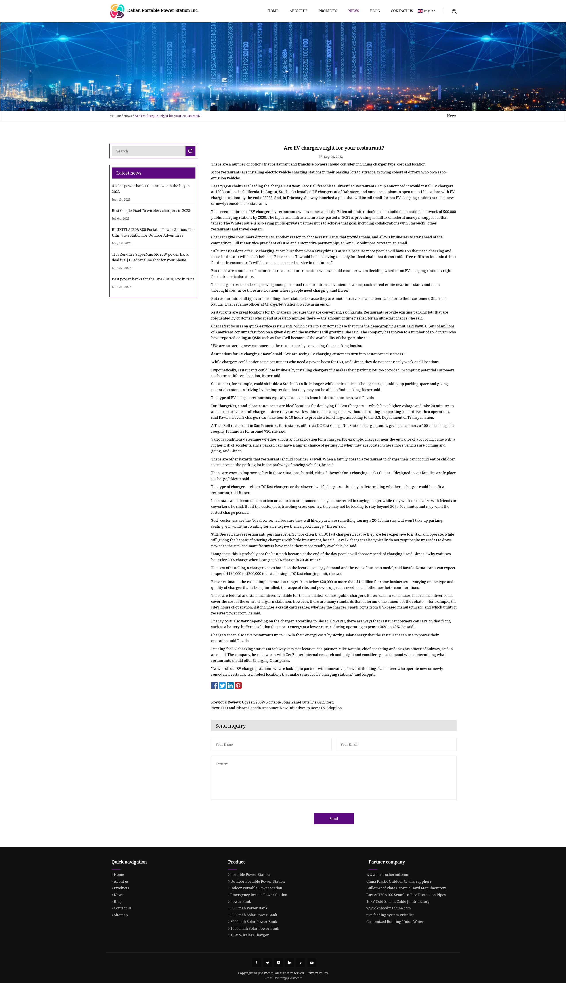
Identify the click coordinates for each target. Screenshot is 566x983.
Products (328, 10)
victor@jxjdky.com (288, 978)
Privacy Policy (317, 973)
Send (334, 818)
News (353, 10)
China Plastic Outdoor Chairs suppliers (398, 881)
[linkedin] (289, 962)
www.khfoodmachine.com (388, 908)
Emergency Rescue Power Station (258, 894)
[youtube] (311, 962)
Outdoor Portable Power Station (257, 881)
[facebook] (256, 962)
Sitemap (121, 915)
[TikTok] (300, 962)
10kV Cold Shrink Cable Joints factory (398, 901)
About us (299, 10)
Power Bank (240, 901)
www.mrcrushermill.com (387, 874)
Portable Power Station (250, 874)
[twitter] (267, 962)
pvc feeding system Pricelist (390, 915)
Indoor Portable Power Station (256, 888)
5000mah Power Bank (249, 908)
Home (273, 10)
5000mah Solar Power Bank (253, 915)
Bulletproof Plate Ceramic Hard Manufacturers (406, 888)
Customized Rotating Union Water (395, 921)
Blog (375, 10)
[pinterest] (278, 962)
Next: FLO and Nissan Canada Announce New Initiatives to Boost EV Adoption (276, 707)
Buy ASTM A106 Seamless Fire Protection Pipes (406, 894)
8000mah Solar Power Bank (253, 921)
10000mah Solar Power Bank (254, 928)
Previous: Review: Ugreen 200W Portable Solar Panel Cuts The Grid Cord (272, 702)
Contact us (402, 10)
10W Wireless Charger (249, 935)
